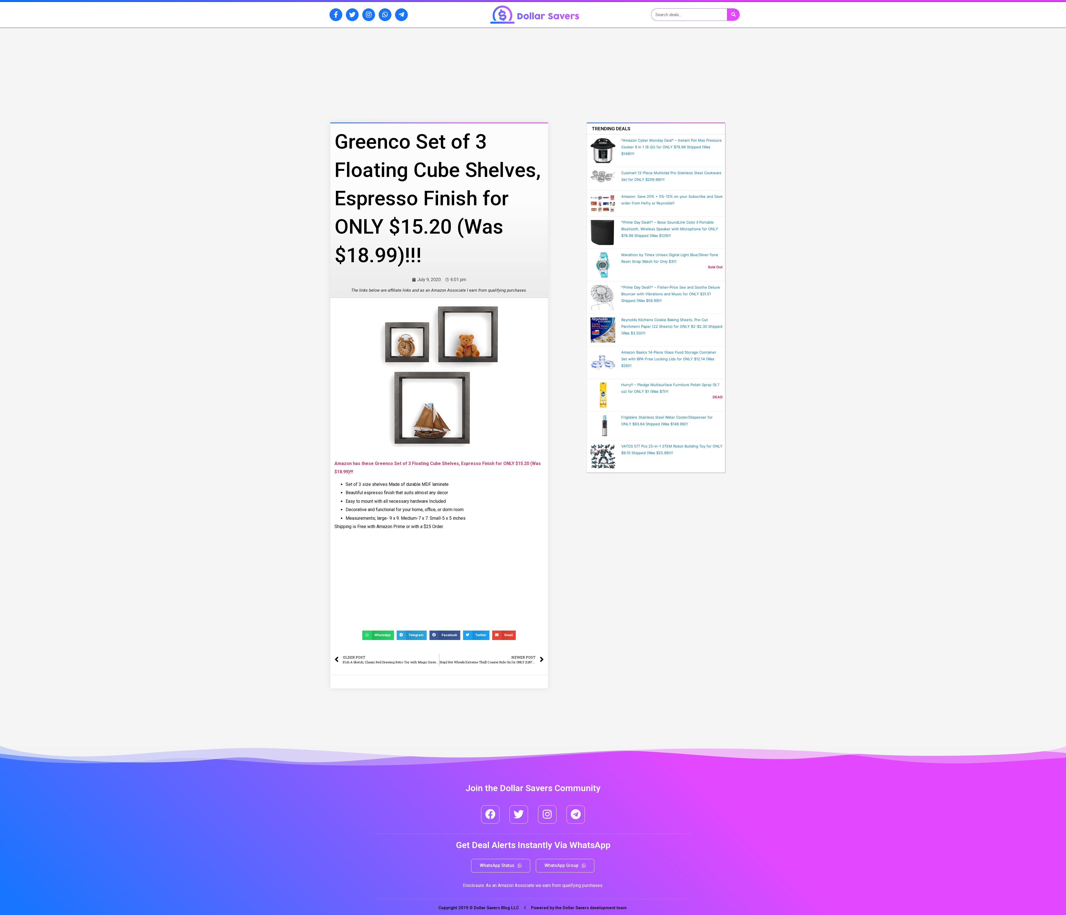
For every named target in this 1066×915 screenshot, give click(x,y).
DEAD (718, 397)
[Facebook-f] (336, 14)
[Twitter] (352, 14)
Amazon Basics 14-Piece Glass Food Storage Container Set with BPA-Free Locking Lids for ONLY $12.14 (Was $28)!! (668, 359)
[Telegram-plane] (401, 14)
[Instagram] (368, 14)
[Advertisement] (426, 56)
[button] (500, 865)
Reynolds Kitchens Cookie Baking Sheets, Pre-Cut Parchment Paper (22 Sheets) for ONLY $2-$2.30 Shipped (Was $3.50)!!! (671, 326)
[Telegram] (576, 814)
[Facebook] (490, 814)
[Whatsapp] (385, 14)
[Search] (733, 15)
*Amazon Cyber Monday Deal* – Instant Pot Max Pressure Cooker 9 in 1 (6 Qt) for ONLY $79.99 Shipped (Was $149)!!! (671, 147)
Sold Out (715, 267)
